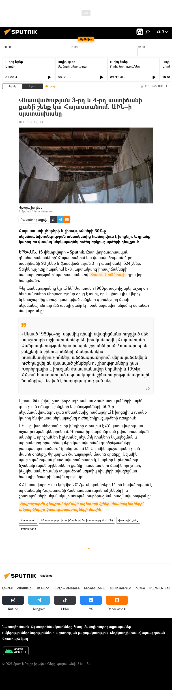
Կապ (78, 626)
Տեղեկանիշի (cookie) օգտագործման (137, 632)
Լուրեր (10, 66)
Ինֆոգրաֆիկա (94, 588)
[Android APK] (16, 651)
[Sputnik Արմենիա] (22, 35)
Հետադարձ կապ (15, 639)
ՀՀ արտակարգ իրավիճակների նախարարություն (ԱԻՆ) (77, 520)
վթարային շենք (128, 520)
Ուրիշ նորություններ (125, 66)
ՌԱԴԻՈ (140, 588)
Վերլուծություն (67, 588)
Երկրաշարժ (28, 529)
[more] (148, 388)
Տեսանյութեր (120, 588)
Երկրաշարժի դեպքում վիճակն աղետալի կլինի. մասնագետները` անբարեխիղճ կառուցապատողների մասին (81, 506)
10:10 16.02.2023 (31, 122)
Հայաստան (28, 520)
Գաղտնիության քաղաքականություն (80, 632)
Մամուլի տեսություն (72, 66)
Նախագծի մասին (15, 626)
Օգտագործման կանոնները (51, 626)
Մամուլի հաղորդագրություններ (107, 626)
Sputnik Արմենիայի (107, 274)
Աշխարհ (43, 588)
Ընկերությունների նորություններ (27, 632)
